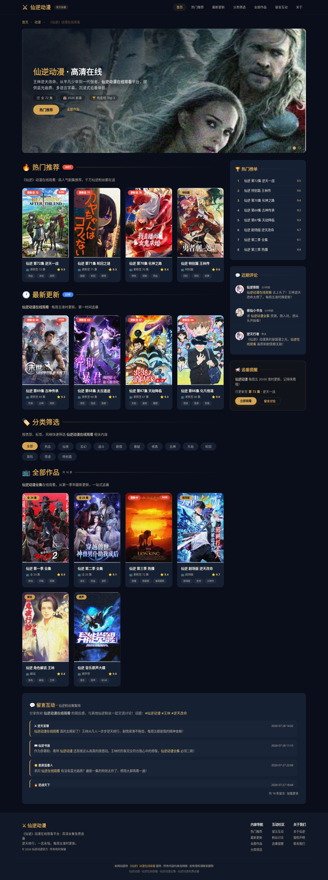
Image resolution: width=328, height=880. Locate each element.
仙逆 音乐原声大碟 (91, 667)
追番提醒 (278, 844)
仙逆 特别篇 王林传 (195, 263)
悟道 (48, 456)
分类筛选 (239, 7)
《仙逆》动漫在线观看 (142, 866)
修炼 (155, 446)
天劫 (190, 446)
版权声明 (299, 838)
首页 (179, 7)
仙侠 (65, 446)
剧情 (119, 446)
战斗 (101, 446)
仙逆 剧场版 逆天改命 (197, 568)
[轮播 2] (294, 148)
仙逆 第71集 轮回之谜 (94, 263)
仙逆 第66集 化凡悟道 (197, 390)
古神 (173, 446)
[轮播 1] (289, 148)
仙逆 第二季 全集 (90, 568)
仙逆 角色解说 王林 (40, 667)
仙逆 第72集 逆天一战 (42, 263)
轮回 (208, 446)
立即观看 (246, 401)
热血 (48, 446)
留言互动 (281, 7)
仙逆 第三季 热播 (141, 568)
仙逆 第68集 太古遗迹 (94, 390)
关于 (299, 7)
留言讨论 (270, 401)
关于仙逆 (299, 831)
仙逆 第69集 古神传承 (42, 390)
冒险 (30, 456)
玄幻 (83, 446)
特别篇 (67, 456)
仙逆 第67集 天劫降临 (145, 390)
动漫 (38, 22)
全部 (30, 446)
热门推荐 (197, 7)
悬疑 (137, 446)
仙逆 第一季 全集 (38, 568)
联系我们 (299, 844)
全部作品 (260, 7)
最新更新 (218, 7)
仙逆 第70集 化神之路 (145, 263)
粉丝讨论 (278, 838)
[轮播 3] (299, 148)
